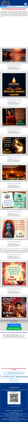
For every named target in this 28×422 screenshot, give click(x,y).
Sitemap (15, 410)
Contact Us (10, 410)
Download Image (14, 325)
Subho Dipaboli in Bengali (7, 376)
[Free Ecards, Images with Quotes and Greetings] (6, 5)
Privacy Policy (20, 410)
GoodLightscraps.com (15, 412)
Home (6, 410)
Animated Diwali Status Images (15, 373)
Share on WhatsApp (14, 328)
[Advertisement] (14, 32)
